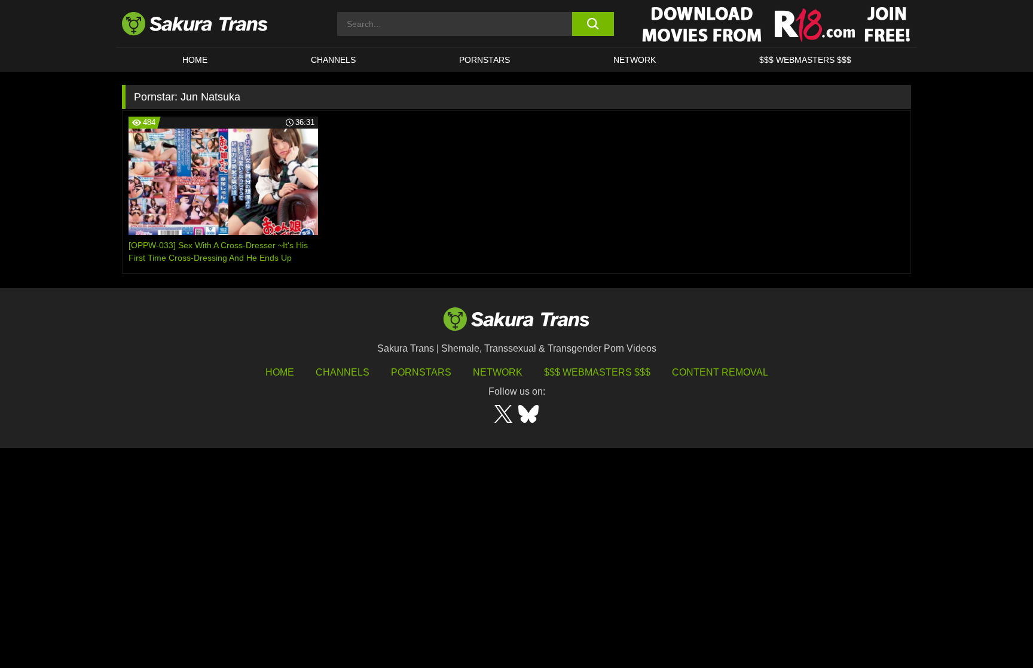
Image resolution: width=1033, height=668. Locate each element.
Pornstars (421, 372)
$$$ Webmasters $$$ (597, 372)
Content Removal (720, 372)
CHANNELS (333, 60)
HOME (194, 60)
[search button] (592, 24)
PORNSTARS (484, 60)
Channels (342, 372)
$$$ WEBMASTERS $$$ (805, 60)
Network (634, 60)
